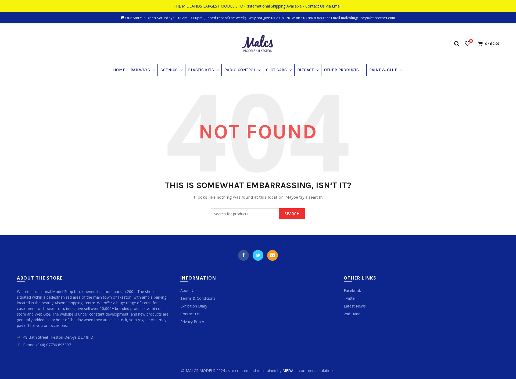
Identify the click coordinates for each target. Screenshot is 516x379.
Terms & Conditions (197, 298)
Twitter (258, 255)
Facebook (243, 255)
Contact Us (190, 313)
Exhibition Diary (193, 306)
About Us (188, 290)
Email (272, 255)
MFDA (287, 370)
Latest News (355, 306)
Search (292, 213)
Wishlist (471, 41)
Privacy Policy (192, 321)
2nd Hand (352, 313)
